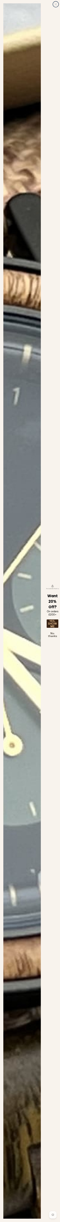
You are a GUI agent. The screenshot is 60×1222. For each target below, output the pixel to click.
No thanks (52, 635)
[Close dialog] (56, 4)
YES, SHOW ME (52, 623)
